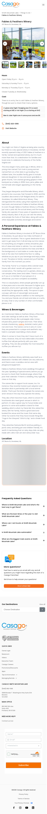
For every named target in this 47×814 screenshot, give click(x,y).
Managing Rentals (8, 678)
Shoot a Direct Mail (24, 586)
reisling (21, 324)
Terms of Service (23, 798)
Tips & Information (8, 675)
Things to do (25, 13)
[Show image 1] (5, 64)
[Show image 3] (21, 64)
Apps (3, 671)
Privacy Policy (23, 794)
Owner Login (6, 651)
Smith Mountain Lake (10, 13)
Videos (4, 657)
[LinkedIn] (33, 808)
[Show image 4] (29, 64)
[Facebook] (14, 808)
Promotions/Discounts (10, 668)
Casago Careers (7, 664)
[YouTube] (26, 808)
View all (42, 604)
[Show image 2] (13, 64)
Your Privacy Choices (22, 803)
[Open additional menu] (43, 5)
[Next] (42, 44)
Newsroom (5, 654)
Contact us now (7, 721)
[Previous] (5, 44)
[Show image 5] (37, 64)
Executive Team (7, 661)
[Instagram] (20, 808)
